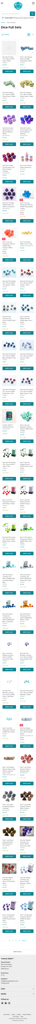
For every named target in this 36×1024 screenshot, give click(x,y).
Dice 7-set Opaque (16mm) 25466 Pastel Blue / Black (26, 59)
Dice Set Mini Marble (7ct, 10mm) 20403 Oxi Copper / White (9, 283)
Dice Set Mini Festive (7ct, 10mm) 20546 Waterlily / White (26, 692)
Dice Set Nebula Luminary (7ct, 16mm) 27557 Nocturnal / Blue (25, 843)
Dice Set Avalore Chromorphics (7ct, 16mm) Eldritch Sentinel (26, 131)
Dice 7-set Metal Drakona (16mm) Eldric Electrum (7, 842)
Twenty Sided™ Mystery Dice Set (8, 426)
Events (19, 1014)
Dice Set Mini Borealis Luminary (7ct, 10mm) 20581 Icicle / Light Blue (8, 693)
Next (24, 940)
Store (13, 1014)
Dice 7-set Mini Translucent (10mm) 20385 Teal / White (8, 730)
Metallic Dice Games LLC (26, 245)
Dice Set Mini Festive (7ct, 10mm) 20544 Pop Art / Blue (26, 356)
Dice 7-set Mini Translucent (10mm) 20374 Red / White (8, 502)
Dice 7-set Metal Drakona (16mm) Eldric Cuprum (25, 806)
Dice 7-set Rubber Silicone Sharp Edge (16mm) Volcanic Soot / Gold (8, 770)
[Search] (32, 14)
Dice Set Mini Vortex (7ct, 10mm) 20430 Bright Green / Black (8, 539)
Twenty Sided (6, 428)
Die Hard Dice (6, 135)
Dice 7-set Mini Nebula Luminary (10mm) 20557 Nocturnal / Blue (7, 656)
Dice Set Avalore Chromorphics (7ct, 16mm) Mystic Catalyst (8, 168)
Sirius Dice (23, 169)
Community (6, 1014)
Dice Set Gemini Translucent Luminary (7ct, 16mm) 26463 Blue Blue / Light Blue (8, 617)
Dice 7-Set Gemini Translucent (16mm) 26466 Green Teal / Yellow (26, 540)
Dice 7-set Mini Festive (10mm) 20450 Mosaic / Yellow (25, 502)
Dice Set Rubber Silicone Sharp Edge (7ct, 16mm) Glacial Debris (26, 731)
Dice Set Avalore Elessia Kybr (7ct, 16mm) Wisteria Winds (7, 131)
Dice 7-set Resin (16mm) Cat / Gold (26, 243)
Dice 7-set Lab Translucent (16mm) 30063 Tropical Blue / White (26, 205)
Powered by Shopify (18, 1020)
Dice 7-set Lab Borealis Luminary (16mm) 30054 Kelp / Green (26, 428)
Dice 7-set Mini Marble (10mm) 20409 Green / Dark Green (26, 465)
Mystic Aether (27, 1014)
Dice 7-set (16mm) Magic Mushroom (26, 166)
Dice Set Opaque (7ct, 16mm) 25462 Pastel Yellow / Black (26, 94)
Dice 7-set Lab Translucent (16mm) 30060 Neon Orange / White (8, 245)
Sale (22, 1016)
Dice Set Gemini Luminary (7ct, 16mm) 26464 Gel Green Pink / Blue (25, 577)
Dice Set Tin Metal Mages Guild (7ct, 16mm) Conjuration (8, 205)
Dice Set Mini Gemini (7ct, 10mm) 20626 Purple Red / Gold (9, 391)
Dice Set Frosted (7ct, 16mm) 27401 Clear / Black (8, 59)
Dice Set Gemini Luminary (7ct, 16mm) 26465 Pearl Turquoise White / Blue (8, 578)
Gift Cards (16, 1016)
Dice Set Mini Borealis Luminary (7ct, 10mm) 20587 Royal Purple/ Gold (26, 656)
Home (3, 22)
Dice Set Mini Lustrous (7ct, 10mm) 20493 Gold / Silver (9, 319)
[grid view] (29, 34)
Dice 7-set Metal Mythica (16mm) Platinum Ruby (25, 769)
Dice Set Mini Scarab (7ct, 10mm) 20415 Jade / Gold (9, 464)
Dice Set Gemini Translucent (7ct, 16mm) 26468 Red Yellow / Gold (26, 617)
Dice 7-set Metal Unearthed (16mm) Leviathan (8, 806)
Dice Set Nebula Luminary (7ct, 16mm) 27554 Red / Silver (8, 880)
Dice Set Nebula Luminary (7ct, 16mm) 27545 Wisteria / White (25, 880)
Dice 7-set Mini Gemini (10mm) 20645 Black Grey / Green (26, 319)
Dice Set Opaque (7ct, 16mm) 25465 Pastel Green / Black (8, 94)
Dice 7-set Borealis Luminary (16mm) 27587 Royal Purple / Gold (9, 917)
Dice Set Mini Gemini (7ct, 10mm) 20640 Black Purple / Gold (26, 391)
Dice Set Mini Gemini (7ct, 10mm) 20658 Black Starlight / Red (9, 356)
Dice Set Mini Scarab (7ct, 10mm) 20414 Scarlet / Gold (26, 283)
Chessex (4, 62)
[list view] (33, 34)
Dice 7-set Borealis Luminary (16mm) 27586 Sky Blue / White (26, 917)
